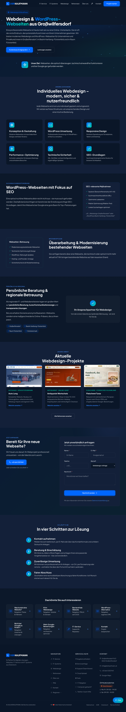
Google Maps (106, 675)
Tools (79, 678)
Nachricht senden (88, 493)
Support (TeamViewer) (84, 668)
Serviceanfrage (82, 664)
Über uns (85, 4)
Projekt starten (112, 4)
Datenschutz (90, 705)
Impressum (104, 705)
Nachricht (68, 472)
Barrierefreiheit (115, 705)
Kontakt (98, 4)
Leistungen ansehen (44, 50)
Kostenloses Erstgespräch (18, 50)
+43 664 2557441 (18, 462)
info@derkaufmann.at (109, 666)
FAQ (54, 683)
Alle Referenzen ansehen (63, 416)
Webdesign (65, 4)
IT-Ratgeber (81, 683)
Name (67, 450)
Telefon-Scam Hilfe (84, 692)
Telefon (66, 461)
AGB (97, 705)
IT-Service (43, 4)
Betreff (93, 461)
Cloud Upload (82, 673)
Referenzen (75, 4)
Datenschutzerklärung (99, 500)
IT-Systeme (54, 4)
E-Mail (94, 450)
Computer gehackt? (84, 687)
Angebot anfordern (83, 659)
